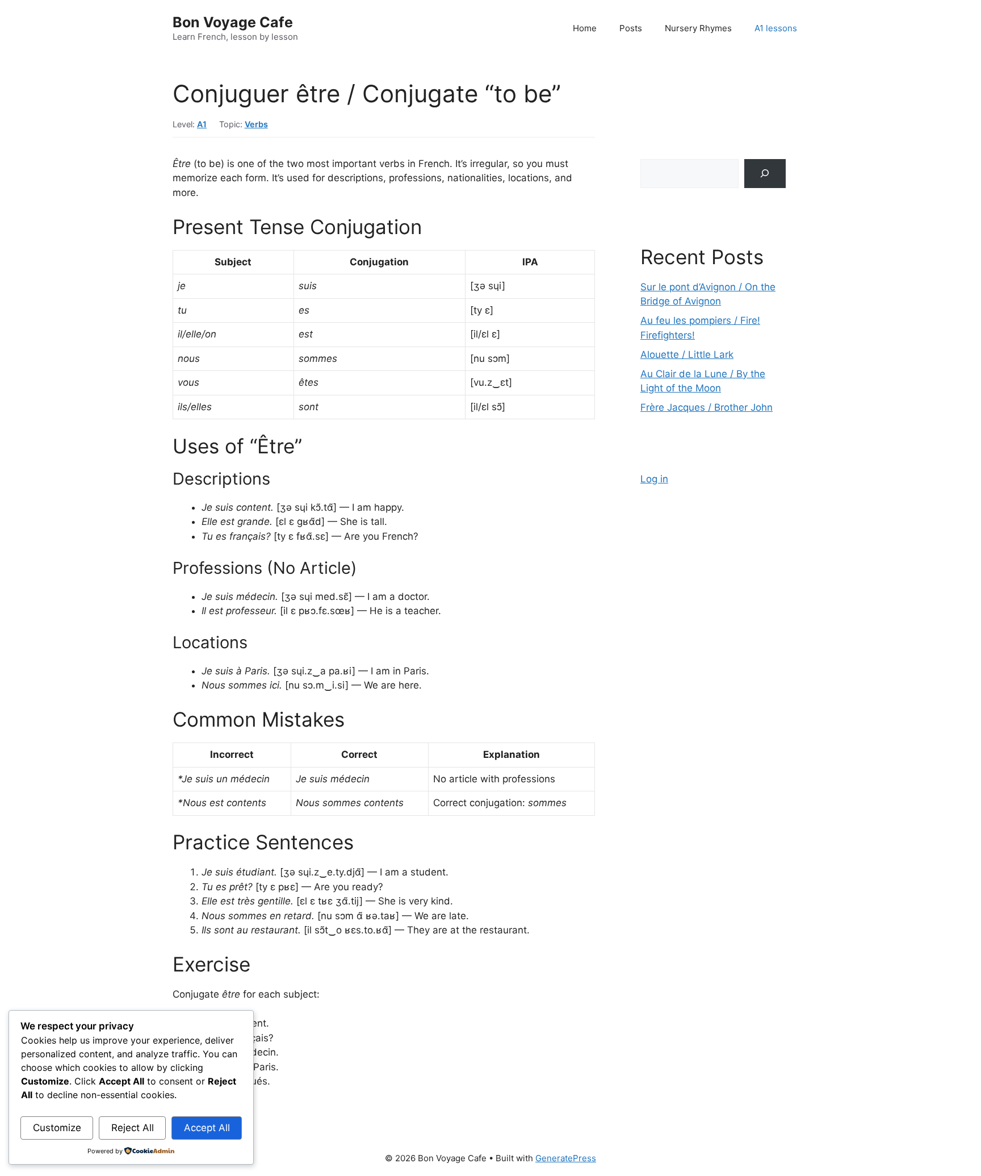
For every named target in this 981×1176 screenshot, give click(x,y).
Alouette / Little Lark (686, 354)
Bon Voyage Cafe (233, 22)
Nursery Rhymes (698, 28)
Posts (630, 28)
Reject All (132, 1127)
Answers (203, 1110)
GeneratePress (565, 1158)
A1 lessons (775, 28)
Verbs (256, 124)
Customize (57, 1127)
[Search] (765, 173)
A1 (202, 124)
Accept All (207, 1127)
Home (585, 28)
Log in (654, 479)
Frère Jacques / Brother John (706, 407)
